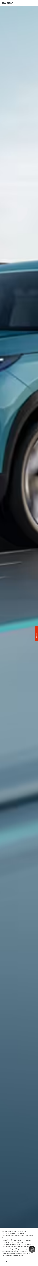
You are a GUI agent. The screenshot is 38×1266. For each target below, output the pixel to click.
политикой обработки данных (14, 1233)
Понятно (9, 1261)
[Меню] (35, 3)
